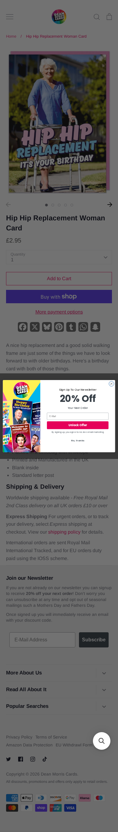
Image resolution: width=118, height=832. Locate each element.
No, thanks (77, 440)
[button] (101, 741)
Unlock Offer (77, 425)
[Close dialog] (111, 383)
